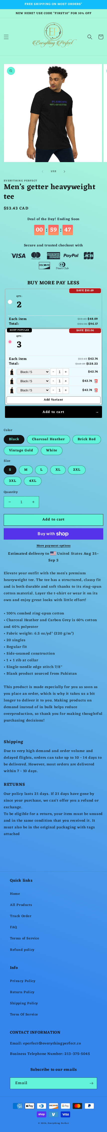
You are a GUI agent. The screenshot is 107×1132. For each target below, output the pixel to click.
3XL (12, 481)
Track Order (21, 916)
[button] (6, 36)
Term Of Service (24, 1015)
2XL (76, 470)
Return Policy (22, 992)
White (51, 450)
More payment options (54, 546)
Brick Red (87, 439)
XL (57, 470)
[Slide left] (42, 171)
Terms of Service (24, 938)
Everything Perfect (58, 1123)
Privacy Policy (22, 981)
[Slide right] (64, 171)
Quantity (11, 492)
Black (14, 439)
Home (15, 894)
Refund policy (22, 950)
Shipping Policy (24, 1003)
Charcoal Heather (48, 439)
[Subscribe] (91, 1083)
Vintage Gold (21, 450)
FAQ (13, 927)
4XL (32, 481)
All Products (21, 905)
